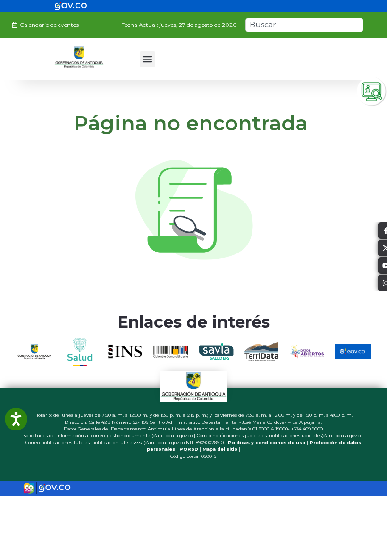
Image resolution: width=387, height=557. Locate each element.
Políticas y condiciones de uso (266, 442)
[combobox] (304, 25)
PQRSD (188, 449)
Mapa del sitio (219, 449)
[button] (147, 59)
